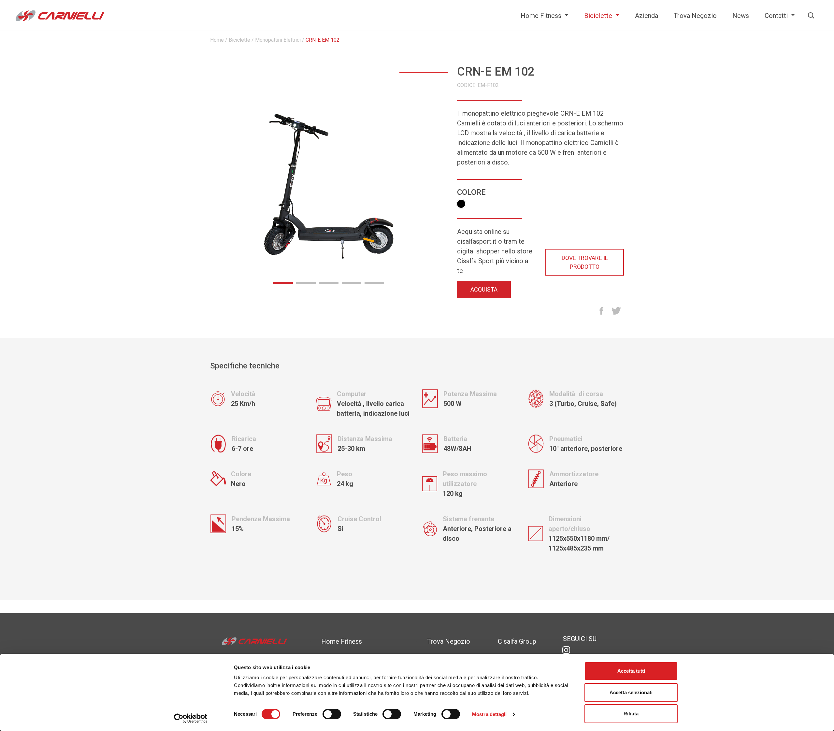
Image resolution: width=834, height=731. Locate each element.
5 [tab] (374, 282)
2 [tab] (306, 282)
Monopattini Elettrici (278, 40)
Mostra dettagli (489, 714)
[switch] (332, 715)
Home (217, 40)
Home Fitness (542, 16)
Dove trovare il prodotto (585, 262)
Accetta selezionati (631, 692)
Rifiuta (631, 713)
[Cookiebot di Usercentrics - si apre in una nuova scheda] (190, 718)
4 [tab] (351, 282)
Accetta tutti (631, 671)
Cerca (809, 16)
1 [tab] (283, 282)
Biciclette (599, 16)
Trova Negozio (695, 16)
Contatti (777, 16)
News (740, 16)
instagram (566, 650)
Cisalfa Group (517, 641)
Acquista (483, 289)
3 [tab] (328, 282)
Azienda (646, 16)
